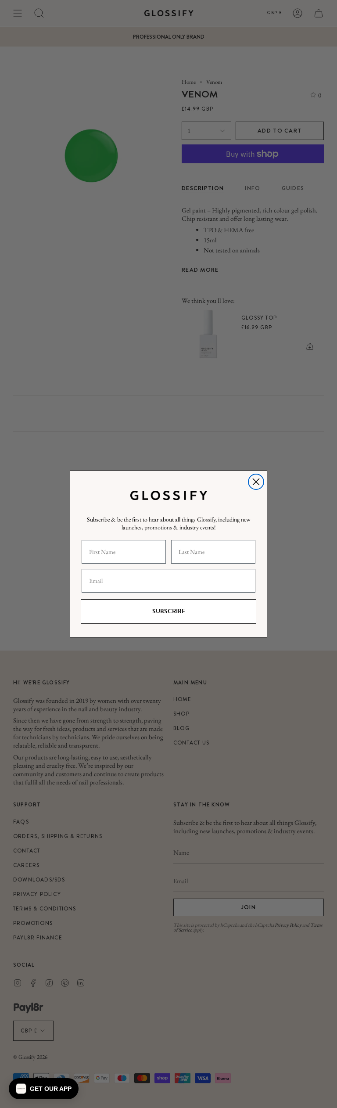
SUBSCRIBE (168, 611)
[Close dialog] (256, 481)
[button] (44, 1088)
